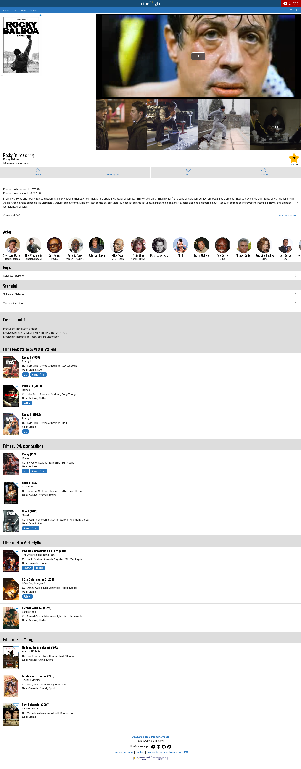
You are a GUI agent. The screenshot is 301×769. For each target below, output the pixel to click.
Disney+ (27, 568)
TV (15, 10)
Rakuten (39, 568)
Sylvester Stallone (13, 275)
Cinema (6, 10)
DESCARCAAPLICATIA (293, 3)
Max (25, 374)
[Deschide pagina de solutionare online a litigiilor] (159, 757)
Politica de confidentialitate (162, 752)
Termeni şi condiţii (123, 752)
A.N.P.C (183, 752)
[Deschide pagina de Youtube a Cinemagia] (164, 747)
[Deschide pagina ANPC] (141, 757)
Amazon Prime (38, 374)
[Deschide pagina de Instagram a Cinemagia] (158, 747)
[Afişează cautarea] (297, 10)
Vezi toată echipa (13, 303)
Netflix (27, 403)
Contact (140, 752)
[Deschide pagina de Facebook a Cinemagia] (153, 747)
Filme (23, 10)
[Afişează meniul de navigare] (291, 10)
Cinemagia (150, 3)
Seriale (33, 10)
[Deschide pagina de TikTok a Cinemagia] (169, 747)
